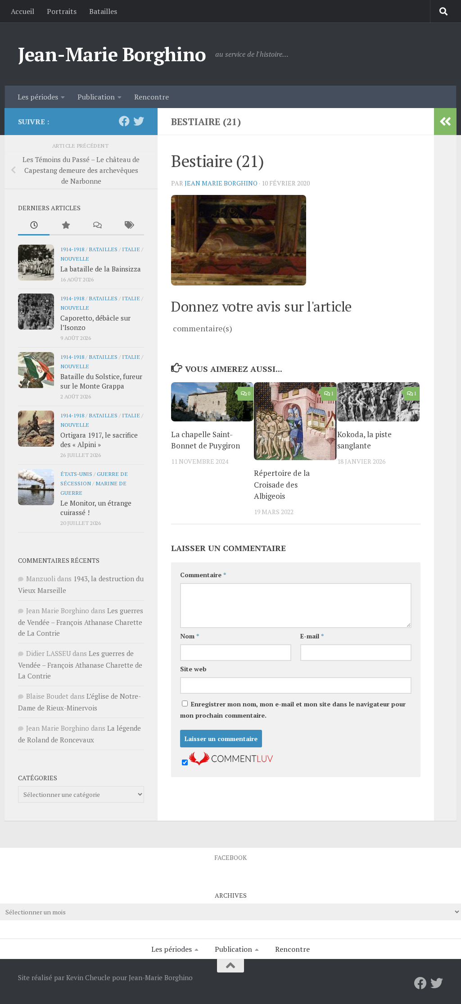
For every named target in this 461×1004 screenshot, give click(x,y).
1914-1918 (72, 249)
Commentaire (203, 574)
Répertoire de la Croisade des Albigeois (282, 484)
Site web (193, 669)
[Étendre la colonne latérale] (445, 121)
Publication (96, 97)
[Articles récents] (34, 225)
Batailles (103, 11)
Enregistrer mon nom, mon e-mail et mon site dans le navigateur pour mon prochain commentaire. (293, 709)
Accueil (22, 11)
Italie (131, 249)
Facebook (230, 857)
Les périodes (38, 97)
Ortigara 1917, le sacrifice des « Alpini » (99, 439)
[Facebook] (124, 121)
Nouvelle (74, 258)
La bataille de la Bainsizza (100, 268)
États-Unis (76, 473)
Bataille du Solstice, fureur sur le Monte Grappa (101, 381)
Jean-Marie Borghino (112, 54)
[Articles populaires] (65, 225)
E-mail (312, 636)
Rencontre (151, 97)
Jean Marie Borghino (221, 183)
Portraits (62, 11)
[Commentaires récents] (97, 225)
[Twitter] (138, 121)
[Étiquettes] (128, 225)
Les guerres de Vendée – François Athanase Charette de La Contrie (80, 622)
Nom (189, 636)
